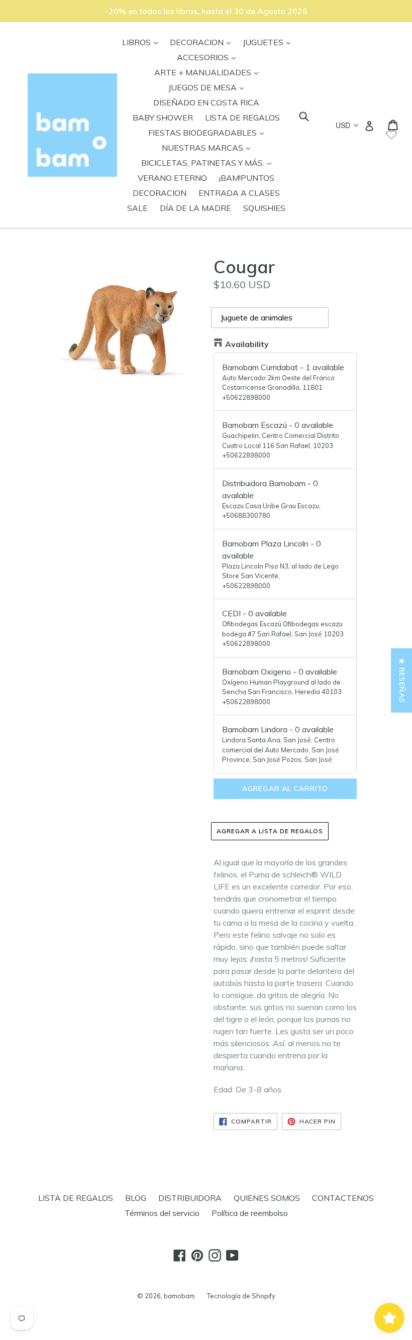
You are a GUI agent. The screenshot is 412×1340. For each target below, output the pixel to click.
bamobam (179, 1296)
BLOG (135, 1198)
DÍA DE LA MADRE (195, 208)
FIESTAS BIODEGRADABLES (208, 132)
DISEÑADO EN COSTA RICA (206, 102)
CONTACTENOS (343, 1198)
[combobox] (346, 125)
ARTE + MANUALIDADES (208, 72)
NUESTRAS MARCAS (208, 147)
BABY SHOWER (163, 118)
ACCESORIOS (209, 57)
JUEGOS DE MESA (208, 87)
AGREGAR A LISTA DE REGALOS (270, 831)
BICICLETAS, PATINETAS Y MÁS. (208, 162)
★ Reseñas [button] (401, 680)
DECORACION (203, 42)
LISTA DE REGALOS (242, 118)
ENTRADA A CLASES (239, 193)
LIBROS (142, 42)
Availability (247, 344)
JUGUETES (269, 42)
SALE (137, 208)
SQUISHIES (264, 208)
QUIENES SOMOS (267, 1198)
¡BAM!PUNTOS (246, 178)
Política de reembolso (250, 1213)
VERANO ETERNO (172, 178)
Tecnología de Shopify (241, 1296)
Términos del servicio (162, 1213)
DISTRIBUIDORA (190, 1198)
